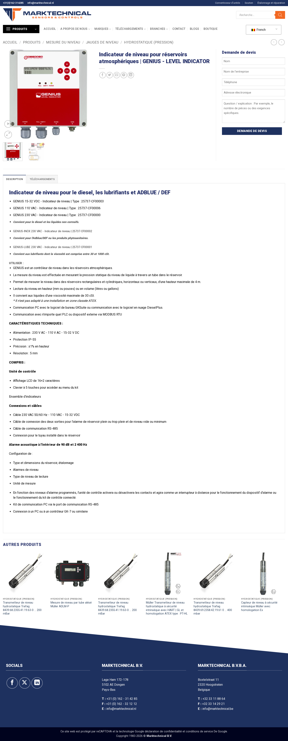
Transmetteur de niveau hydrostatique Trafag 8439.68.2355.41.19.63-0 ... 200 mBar (22, 608)
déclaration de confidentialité (163, 731)
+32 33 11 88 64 (214, 699)
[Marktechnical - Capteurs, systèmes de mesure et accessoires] (47, 14)
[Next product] (274, 42)
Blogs (194, 29)
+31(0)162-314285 (13, 2)
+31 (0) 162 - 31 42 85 (122, 699)
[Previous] (9, 94)
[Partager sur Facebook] (102, 75)
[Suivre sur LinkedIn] (37, 682)
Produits (31, 42)
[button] (21, 29)
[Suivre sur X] (24, 682)
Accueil (50, 29)
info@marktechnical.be (217, 709)
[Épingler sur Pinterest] (123, 75)
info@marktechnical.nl (40, 2)
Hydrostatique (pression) (148, 42)
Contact (179, 29)
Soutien (249, 2)
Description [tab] (14, 179)
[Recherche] (280, 15)
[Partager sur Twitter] (109, 75)
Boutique (210, 29)
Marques (101, 29)
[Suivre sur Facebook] (12, 682)
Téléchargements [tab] (42, 179)
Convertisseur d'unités (227, 2)
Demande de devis (252, 131)
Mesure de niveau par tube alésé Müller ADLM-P (71, 604)
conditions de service (199, 731)
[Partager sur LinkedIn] (131, 75)
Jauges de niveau (102, 42)
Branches (157, 29)
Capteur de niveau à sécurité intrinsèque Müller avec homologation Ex (259, 606)
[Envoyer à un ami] (116, 75)
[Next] (86, 94)
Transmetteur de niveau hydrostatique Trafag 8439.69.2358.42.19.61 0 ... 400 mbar (213, 608)
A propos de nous (74, 29)
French (261, 30)
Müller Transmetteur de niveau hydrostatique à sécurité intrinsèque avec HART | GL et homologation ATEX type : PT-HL (166, 608)
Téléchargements (129, 29)
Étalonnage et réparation (271, 2)
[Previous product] (281, 42)
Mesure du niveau (63, 42)
